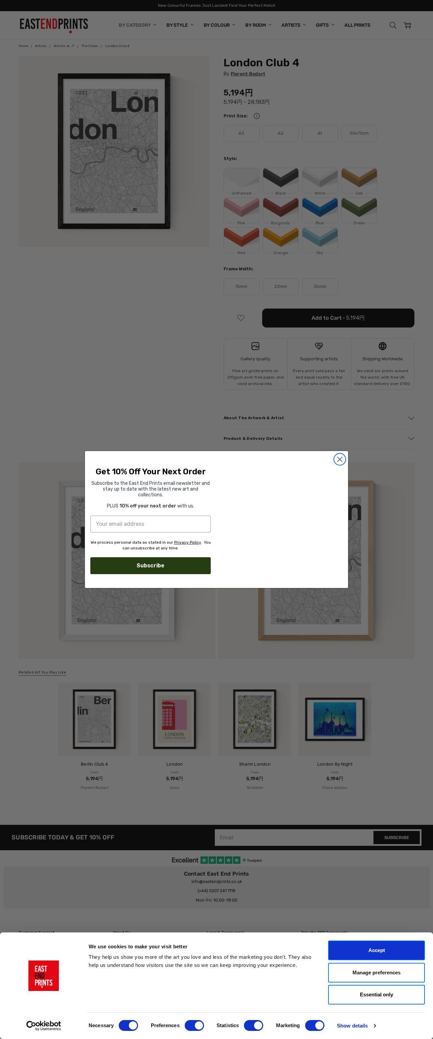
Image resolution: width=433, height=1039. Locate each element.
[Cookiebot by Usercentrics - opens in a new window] (43, 1026)
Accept (376, 950)
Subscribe (150, 565)
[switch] (194, 1025)
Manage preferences (376, 972)
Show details (352, 1026)
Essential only (376, 994)
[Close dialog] (340, 453)
